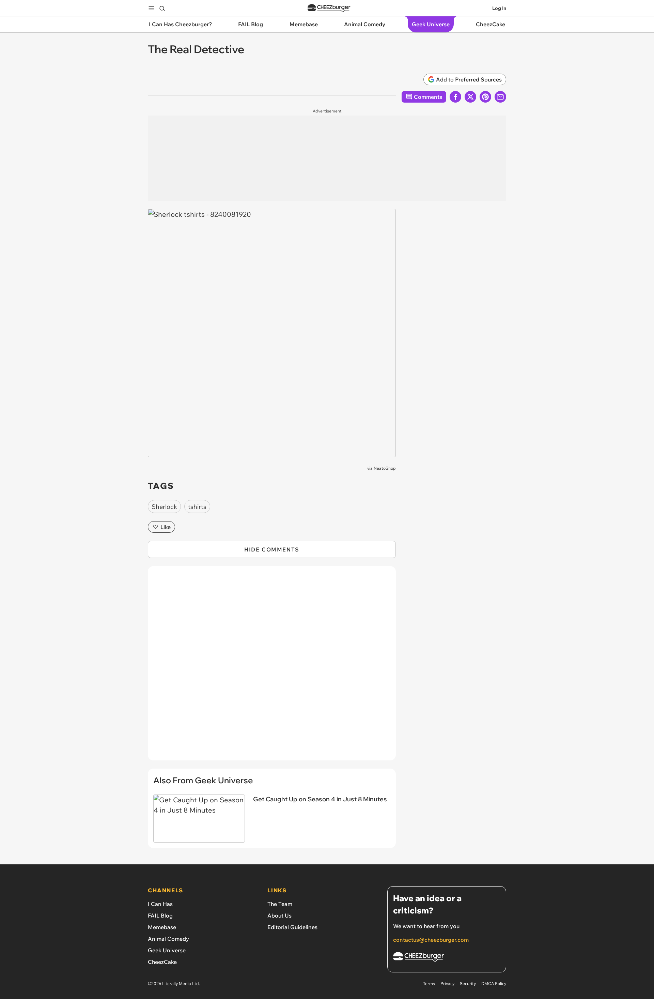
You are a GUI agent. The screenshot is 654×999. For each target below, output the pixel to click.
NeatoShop (385, 468)
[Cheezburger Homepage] (329, 8)
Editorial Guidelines (292, 927)
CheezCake (162, 961)
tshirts (197, 507)
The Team (279, 903)
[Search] (162, 8)
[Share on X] (470, 97)
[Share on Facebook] (455, 97)
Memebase (162, 927)
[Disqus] (271, 667)
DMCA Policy (493, 983)
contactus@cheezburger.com (431, 939)
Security (468, 983)
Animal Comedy (168, 938)
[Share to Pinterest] (485, 97)
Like (165, 527)
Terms (429, 983)
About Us (279, 915)
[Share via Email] (500, 97)
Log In (499, 8)
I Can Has (160, 903)
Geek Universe (167, 950)
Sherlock (164, 507)
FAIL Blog (160, 915)
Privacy (447, 983)
